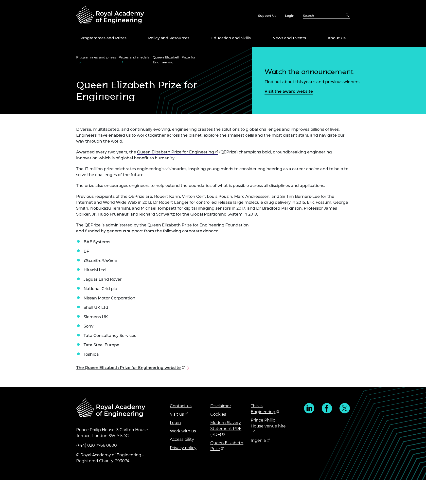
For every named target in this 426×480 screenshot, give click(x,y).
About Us (337, 38)
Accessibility (182, 439)
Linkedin (309, 408)
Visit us (177, 414)
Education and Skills (231, 38)
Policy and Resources (168, 38)
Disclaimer (220, 406)
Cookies (218, 414)
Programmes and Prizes (103, 38)
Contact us (181, 406)
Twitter (344, 408)
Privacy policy (183, 447)
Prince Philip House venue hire (268, 423)
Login (289, 16)
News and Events (289, 38)
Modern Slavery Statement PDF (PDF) (225, 428)
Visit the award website (289, 91)
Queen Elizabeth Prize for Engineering (175, 152)
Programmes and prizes (96, 57)
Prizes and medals (134, 57)
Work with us (183, 431)
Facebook (327, 408)
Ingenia (258, 440)
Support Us (267, 16)
